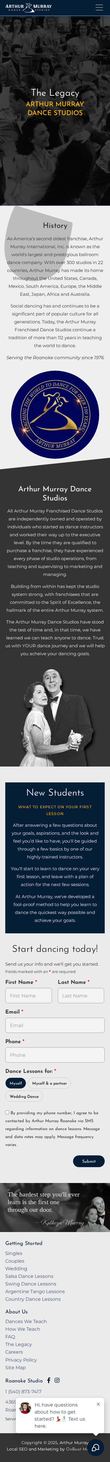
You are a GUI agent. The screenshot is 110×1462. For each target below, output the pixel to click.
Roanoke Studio (24, 1381)
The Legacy (18, 1344)
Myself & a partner (49, 1083)
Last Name (73, 982)
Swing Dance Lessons (30, 1284)
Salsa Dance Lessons (29, 1276)
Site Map (15, 1367)
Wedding (16, 1268)
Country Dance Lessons (33, 1299)
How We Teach (22, 1329)
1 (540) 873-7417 (23, 1391)
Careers (14, 1352)
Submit (89, 1161)
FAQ (10, 1337)
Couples (14, 1261)
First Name (20, 982)
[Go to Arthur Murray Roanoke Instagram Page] (57, 1380)
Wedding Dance (24, 1097)
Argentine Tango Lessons (35, 1291)
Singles (13, 1253)
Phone (14, 1042)
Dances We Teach (26, 1321)
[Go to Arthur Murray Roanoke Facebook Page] (48, 1380)
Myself (16, 1083)
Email (13, 1012)
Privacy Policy (21, 1360)
